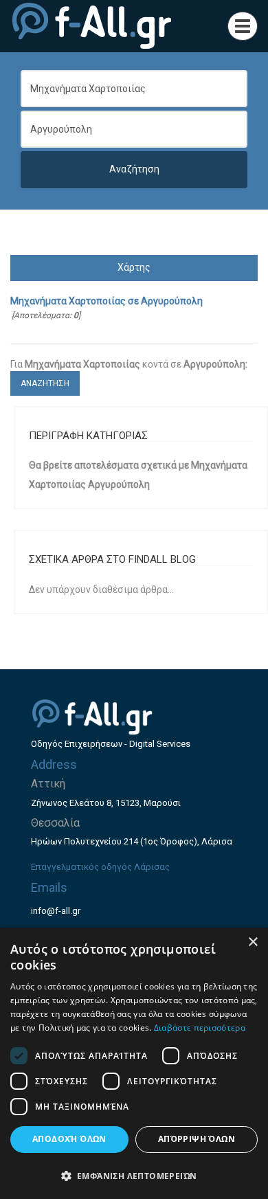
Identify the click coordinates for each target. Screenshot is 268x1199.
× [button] (252, 942)
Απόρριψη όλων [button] (196, 1139)
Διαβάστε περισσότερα (199, 1027)
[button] (134, 1175)
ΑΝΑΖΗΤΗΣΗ (45, 383)
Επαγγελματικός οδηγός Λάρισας (100, 867)
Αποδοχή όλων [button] (69, 1139)
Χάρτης (134, 267)
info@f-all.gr (55, 911)
